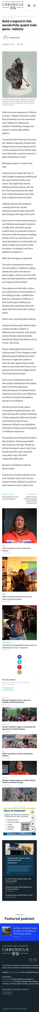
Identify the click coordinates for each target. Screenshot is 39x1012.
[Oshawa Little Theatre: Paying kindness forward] (19, 849)
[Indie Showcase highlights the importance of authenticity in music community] (19, 622)
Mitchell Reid (12, 863)
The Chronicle (15, 1009)
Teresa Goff (6, 979)
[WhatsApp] (19, 672)
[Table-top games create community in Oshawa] (19, 768)
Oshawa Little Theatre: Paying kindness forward (19, 859)
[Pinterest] (19, 667)
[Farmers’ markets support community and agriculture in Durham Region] (19, 741)
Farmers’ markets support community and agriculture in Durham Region (18, 728)
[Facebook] (19, 657)
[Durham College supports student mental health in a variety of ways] (19, 794)
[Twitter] (19, 662)
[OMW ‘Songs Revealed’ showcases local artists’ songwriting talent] (19, 574)
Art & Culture (6, 642)
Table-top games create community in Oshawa (17, 754)
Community (5, 697)
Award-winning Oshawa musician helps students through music (30, 500)
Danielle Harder (7, 981)
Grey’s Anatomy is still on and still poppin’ (10, 498)
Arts (3, 751)
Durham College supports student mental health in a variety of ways (18, 781)
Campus (4, 777)
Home (4, 16)
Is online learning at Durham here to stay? (19, 895)
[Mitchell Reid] (6, 38)
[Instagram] (35, 959)
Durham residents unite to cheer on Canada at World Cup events (16, 701)
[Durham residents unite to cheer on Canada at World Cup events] (19, 714)
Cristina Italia (14, 972)
